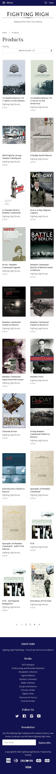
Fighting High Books (31, 751)
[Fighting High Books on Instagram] (31, 716)
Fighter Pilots (28, 693)
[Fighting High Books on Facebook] (24, 716)
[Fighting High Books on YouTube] (39, 716)
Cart (51, 2)
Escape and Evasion (28, 686)
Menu (9, 2)
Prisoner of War (28, 690)
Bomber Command (28, 679)
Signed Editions (28, 675)
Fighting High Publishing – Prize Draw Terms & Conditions (28, 650)
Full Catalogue (28, 664)
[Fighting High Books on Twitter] (17, 716)
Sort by (5, 46)
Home (4, 33)
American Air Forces (28, 697)
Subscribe (45, 743)
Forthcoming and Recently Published (28, 668)
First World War (28, 701)
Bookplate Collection (28, 672)
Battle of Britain (28, 683)
